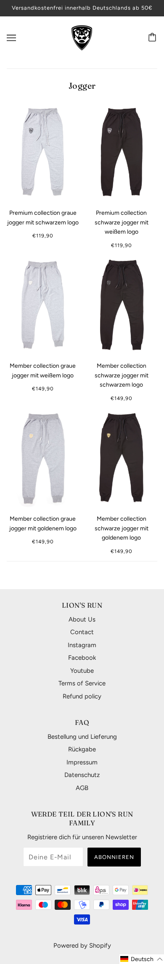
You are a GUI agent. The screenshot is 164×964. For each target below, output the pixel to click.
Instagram (82, 645)
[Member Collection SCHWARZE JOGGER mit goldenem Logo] (121, 458)
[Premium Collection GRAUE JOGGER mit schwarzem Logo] (43, 152)
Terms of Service (82, 683)
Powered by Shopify (82, 945)
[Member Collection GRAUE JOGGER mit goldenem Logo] (43, 458)
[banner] (81, 37)
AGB (82, 788)
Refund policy (82, 696)
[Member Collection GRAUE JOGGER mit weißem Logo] (43, 305)
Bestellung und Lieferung (82, 736)
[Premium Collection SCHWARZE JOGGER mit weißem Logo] (121, 152)
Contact (82, 632)
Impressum (82, 762)
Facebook (82, 657)
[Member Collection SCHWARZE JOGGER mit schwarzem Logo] (121, 305)
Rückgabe (82, 749)
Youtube (82, 670)
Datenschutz (82, 775)
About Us (82, 619)
